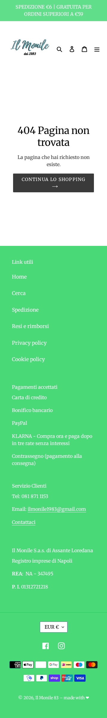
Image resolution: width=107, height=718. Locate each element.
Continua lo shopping (54, 179)
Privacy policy (29, 343)
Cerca (19, 293)
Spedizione (25, 310)
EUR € (52, 627)
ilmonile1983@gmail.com (57, 509)
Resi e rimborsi (30, 326)
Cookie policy (28, 359)
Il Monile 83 (47, 697)
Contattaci (23, 522)
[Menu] (97, 49)
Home (19, 277)
